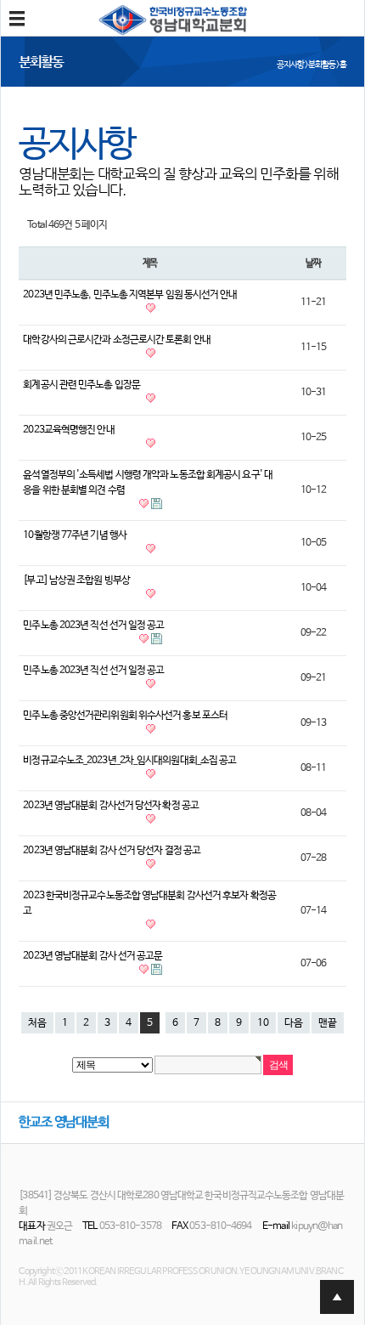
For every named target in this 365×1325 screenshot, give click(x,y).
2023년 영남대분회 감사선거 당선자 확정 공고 (111, 806)
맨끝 (327, 1023)
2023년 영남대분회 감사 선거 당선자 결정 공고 (111, 851)
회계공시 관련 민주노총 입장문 (81, 385)
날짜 (313, 263)
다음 (293, 1023)
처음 (37, 1023)
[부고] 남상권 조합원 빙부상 (76, 580)
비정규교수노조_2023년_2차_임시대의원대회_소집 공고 (129, 761)
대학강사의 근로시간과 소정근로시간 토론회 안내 (117, 340)
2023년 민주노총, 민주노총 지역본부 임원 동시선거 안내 (130, 295)
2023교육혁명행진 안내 (68, 430)
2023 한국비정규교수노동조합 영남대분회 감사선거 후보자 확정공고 (149, 903)
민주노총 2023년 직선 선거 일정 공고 (93, 625)
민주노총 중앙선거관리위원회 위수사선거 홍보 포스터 (125, 716)
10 (263, 1023)
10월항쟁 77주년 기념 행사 (74, 535)
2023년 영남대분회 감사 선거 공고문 (92, 956)
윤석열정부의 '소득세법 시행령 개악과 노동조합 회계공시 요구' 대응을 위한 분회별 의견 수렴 (147, 482)
